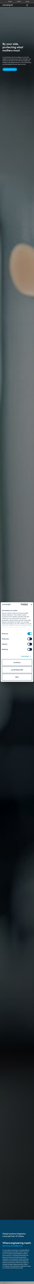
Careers (10, 1)
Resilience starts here (9, 69)
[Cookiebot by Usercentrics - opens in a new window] (21, 604)
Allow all (17, 662)
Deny (17, 677)
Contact (19, 1)
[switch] (29, 639)
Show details (25, 656)
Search (27, 1)
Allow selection (17, 670)
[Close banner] (31, 604)
